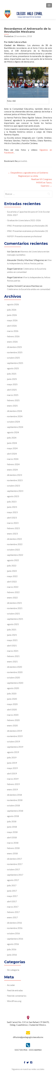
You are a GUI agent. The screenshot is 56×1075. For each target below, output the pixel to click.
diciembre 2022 (14, 539)
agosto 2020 (13, 688)
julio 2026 (11, 309)
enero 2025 (12, 405)
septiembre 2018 (15, 810)
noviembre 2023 (14, 480)
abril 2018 (12, 837)
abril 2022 (12, 581)
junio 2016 (12, 954)
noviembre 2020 (14, 672)
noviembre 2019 (14, 736)
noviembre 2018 (14, 800)
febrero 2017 (13, 912)
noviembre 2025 (14, 352)
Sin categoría (13, 970)
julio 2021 (11, 629)
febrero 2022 (13, 592)
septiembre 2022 (15, 555)
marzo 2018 (12, 842)
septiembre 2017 (15, 874)
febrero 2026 (13, 336)
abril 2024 (12, 453)
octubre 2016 (13, 933)
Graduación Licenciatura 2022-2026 (24, 220)
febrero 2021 (13, 656)
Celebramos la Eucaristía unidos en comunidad (28, 289)
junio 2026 (12, 315)
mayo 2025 (12, 384)
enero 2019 (12, 789)
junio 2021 (12, 635)
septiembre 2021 (15, 619)
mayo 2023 (12, 512)
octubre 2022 (13, 549)
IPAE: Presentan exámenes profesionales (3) (27, 231)
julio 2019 (11, 757)
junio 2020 (12, 698)
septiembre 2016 (15, 938)
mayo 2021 (12, 640)
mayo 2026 (12, 320)
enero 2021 (12, 661)
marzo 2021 (12, 651)
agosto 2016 (13, 944)
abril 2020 (12, 709)
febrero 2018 (13, 848)
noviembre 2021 (14, 608)
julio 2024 (11, 437)
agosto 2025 (13, 368)
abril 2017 (12, 901)
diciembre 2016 (14, 922)
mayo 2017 (12, 896)
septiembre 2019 (15, 746)
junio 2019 (12, 762)
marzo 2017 (12, 906)
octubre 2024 (13, 421)
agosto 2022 (13, 560)
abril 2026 (12, 325)
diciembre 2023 (14, 475)
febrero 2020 (13, 720)
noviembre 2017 (14, 864)
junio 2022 (12, 571)
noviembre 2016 (14, 928)
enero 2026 (12, 341)
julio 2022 (11, 565)
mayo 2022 (12, 576)
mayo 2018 (12, 832)
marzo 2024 (12, 459)
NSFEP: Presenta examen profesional (24, 236)
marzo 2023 (12, 523)
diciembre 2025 (14, 347)
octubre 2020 (13, 677)
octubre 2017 (13, 869)
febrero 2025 (13, 400)
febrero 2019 (13, 784)
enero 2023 (12, 533)
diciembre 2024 (14, 411)
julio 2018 (11, 821)
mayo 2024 (12, 448)
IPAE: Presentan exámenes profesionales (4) (27, 225)
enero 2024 (12, 469)
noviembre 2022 (14, 544)
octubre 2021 (13, 613)
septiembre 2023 (15, 491)
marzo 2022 (12, 587)
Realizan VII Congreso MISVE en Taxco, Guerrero (41, 182)
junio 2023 (12, 507)
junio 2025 (12, 379)
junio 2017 (12, 890)
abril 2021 (12, 645)
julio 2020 (11, 693)
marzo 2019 (12, 778)
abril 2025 (12, 389)
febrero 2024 (13, 464)
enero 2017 (12, 917)
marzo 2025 (12, 395)
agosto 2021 (13, 624)
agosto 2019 (13, 752)
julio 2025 (11, 373)
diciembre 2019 (14, 730)
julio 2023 (11, 501)
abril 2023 (12, 517)
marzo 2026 (12, 331)
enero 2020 (12, 725)
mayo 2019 (12, 768)
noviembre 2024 (14, 416)
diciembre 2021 (14, 603)
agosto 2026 (13, 304)
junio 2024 (12, 443)
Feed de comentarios (16, 995)
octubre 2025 (13, 357)
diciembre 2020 (14, 667)
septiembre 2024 (15, 427)
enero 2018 (12, 853)
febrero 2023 (13, 528)
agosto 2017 (13, 880)
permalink (22, 161)
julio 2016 (11, 949)
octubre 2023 (13, 485)
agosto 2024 (13, 432)
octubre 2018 (13, 805)
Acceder (11, 985)
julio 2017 (11, 885)
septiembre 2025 (15, 363)
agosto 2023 (13, 496)
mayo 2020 (12, 704)
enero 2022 (12, 597)
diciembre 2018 (14, 794)
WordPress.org (14, 1001)
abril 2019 (12, 773)
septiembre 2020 (15, 682)
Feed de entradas (15, 990)
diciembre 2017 (14, 858)
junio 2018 (12, 826)
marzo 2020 (12, 714)
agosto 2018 (13, 816)
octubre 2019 (13, 741)
